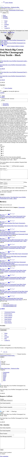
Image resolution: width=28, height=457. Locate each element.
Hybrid (18, 10)
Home (5, 21)
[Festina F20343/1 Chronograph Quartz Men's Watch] (14, 246)
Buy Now (2, 85)
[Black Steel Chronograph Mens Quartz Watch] (14, 298)
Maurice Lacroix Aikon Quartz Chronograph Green (12, 217)
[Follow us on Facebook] (1, 309)
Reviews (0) (6, 105)
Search (4, 12)
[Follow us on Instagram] (4, 309)
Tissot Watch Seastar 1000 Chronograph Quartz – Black (13, 241)
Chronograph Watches (9, 312)
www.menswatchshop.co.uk (9, 306)
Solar (4, 379)
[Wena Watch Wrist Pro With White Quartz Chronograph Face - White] (14, 254)
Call (3, 411)
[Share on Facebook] (1, 97)
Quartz (4, 376)
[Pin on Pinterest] (2, 97)
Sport (4, 380)
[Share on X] (0, 97)
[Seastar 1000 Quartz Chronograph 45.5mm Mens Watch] (14, 291)
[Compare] (13, 214)
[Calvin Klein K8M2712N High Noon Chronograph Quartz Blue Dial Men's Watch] (14, 262)
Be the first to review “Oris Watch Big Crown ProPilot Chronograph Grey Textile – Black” (13, 198)
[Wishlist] (2, 46)
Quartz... (22, 10)
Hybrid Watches (8, 313)
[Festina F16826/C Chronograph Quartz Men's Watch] (14, 270)
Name (2, 182)
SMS (7, 411)
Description (5, 103)
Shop (5, 22)
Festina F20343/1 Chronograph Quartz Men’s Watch (12, 248)
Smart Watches (7, 319)
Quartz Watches (8, 317)
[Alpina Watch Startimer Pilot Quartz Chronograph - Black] (14, 223)
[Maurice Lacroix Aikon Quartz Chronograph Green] (14, 216)
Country (2, 399)
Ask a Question (8, 88)
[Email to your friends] (4, 97)
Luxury (4, 375)
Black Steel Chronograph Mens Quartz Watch (11, 299)
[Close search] (1, 360)
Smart (4, 377)
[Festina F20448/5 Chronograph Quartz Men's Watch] (14, 277)
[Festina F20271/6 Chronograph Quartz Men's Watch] (14, 284)
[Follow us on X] (0, 309)
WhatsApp (14, 411)
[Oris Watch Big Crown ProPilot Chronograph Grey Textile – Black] (14, 41)
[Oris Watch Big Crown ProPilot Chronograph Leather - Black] (1, 59)
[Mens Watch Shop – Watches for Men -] (9, 7)
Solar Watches (7, 321)
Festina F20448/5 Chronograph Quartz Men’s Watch (12, 278)
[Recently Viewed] (6, 352)
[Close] (0, 361)
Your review (3, 168)
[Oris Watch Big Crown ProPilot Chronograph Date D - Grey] (1, 70)
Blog (5, 26)
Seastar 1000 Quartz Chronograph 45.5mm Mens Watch (13, 292)
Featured (6, 24)
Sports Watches (8, 322)
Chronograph (11, 32)
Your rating (3, 166)
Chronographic (12, 10)
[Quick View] (10, 214)
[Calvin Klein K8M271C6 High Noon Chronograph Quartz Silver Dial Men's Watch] (14, 232)
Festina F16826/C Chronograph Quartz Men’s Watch (12, 271)
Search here (3, 8)
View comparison (4, 456)
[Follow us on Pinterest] (2, 309)
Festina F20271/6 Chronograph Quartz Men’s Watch (12, 285)
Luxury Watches (8, 315)
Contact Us (7, 28)
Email (2, 186)
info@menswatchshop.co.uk (9, 304)
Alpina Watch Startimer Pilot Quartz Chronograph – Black (14, 225)
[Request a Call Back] (4, 352)
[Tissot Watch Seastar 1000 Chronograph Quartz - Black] (14, 239)
